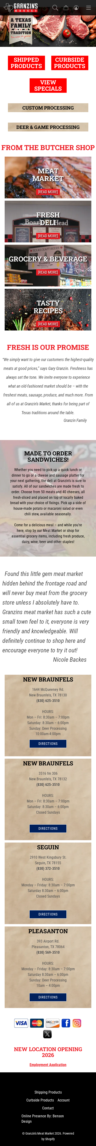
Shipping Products (48, 1092)
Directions (48, 744)
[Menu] (88, 7)
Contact (48, 1108)
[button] (55, 8)
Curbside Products (40, 1100)
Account (64, 1100)
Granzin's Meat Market (39, 1133)
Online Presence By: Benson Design (42, 1119)
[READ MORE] (48, 192)
